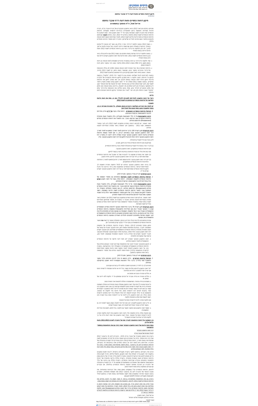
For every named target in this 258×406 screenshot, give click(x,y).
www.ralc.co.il (100, 3)
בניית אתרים (111, 405)
